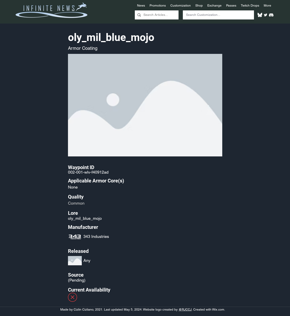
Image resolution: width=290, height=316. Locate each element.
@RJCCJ (185, 309)
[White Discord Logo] (271, 15)
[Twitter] (265, 15)
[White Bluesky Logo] (260, 15)
